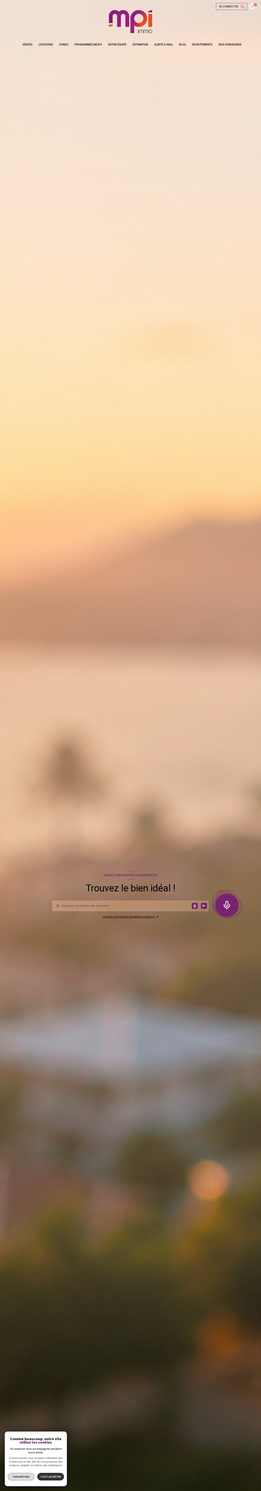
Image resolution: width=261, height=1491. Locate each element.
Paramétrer (21, 1476)
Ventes (27, 44)
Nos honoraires (230, 44)
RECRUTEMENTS (202, 44)
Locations (46, 44)
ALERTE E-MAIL (163, 44)
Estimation (140, 44)
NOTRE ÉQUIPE (117, 44)
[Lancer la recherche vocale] (227, 904)
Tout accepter (51, 1476)
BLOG (182, 44)
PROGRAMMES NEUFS (88, 44)
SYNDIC (63, 44)
